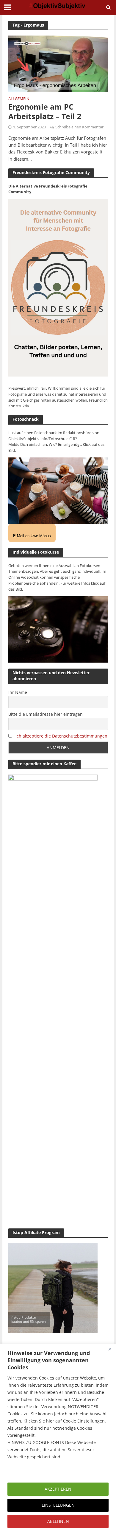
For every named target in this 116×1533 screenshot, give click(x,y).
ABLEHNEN (58, 1521)
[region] (58, 1438)
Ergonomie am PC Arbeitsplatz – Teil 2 (44, 111)
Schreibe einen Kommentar (79, 127)
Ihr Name (17, 692)
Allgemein (18, 99)
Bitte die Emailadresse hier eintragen (45, 714)
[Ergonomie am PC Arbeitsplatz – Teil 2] (58, 63)
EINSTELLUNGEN (58, 1505)
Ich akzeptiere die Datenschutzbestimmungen (61, 736)
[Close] (109, 1349)
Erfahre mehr (22, 1471)
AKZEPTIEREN (58, 1489)
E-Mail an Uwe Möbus (32, 536)
